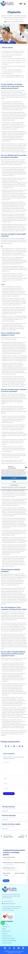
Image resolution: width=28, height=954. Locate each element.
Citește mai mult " (5, 819)
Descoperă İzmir (6, 931)
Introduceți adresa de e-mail (9, 867)
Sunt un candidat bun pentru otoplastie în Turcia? (14, 60)
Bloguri (4, 928)
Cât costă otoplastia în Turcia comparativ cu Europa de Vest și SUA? (12, 72)
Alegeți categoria (6, 873)
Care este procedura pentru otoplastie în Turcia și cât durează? (13, 63)
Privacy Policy (13, 908)
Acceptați (14, 478)
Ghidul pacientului (7, 936)
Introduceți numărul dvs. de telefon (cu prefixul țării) (14, 862)
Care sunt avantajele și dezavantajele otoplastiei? (14, 58)
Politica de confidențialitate (9, 940)
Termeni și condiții (7, 943)
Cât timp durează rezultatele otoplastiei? (12, 69)
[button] (26, 467)
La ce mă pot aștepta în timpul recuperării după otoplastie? (13, 67)
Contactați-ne (5, 926)
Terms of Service (6, 910)
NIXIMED (10, 952)
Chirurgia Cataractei (8, 807)
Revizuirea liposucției (9, 815)
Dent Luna (5, 933)
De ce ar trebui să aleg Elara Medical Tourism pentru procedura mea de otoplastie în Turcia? (13, 76)
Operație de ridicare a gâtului (11, 824)
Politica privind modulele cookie (7, 487)
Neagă (14, 481)
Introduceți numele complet (8, 857)
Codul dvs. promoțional (19, 873)
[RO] (21, 3)
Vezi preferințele (14, 485)
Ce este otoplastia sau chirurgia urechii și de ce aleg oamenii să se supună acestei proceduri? (13, 52)
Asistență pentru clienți (8, 938)
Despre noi (5, 924)
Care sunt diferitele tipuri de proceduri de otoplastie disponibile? (12, 55)
